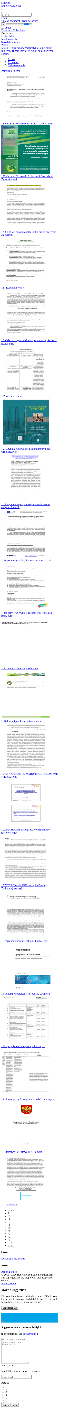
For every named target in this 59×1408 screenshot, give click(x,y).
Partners (13, 1271)
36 (9, 1219)
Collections (19, 30)
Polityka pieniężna (10, 70)
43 (9, 1239)
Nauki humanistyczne (42, 50)
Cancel (6, 1405)
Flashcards (7, 30)
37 (9, 1222)
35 (9, 1216)
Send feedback (10, 1308)
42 (9, 1236)
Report (4, 1271)
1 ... (10, 1213)
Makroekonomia (16, 65)
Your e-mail (7, 1365)
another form (30, 1333)
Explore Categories (11, 5)
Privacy (5, 1283)
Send (14, 1405)
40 (9, 1230)
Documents (7, 1258)
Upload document (10, 20)
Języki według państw (12, 48)
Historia (5, 53)
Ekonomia (13, 62)
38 (9, 1224)
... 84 (10, 1242)
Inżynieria (25, 50)
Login (4, 18)
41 (9, 1233)
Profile (4, 45)
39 (9, 1227)
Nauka (41, 48)
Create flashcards (29, 20)
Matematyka (31, 48)
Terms (13, 1283)
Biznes (15, 50)
